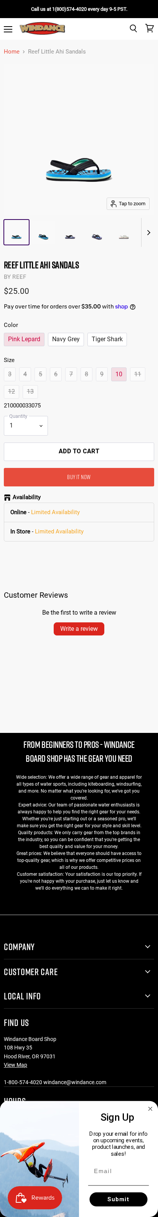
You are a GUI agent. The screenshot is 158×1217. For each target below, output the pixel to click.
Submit (118, 1199)
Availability (27, 497)
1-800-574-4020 (23, 1082)
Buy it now (79, 476)
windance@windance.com (74, 1082)
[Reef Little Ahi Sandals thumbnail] (16, 232)
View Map (15, 1065)
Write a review (79, 628)
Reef (19, 276)
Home (12, 52)
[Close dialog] (150, 1109)
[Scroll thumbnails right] (147, 232)
